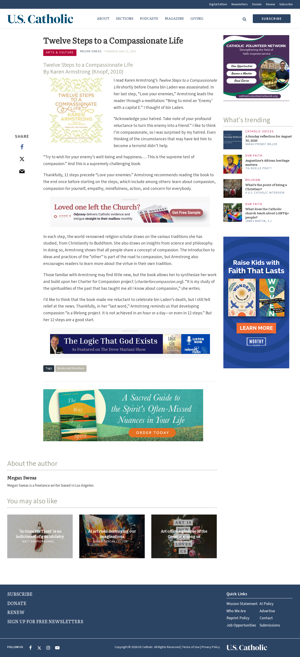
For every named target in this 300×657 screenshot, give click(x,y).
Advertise (267, 611)
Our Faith (253, 156)
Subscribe (286, 4)
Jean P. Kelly (182, 542)
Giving (196, 18)
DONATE (16, 603)
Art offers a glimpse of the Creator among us (184, 533)
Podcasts (149, 18)
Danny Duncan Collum (110, 542)
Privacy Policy (211, 647)
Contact (266, 618)
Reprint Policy (237, 618)
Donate (257, 4)
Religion (252, 180)
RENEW (16, 612)
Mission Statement (242, 604)
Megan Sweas (91, 51)
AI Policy (266, 604)
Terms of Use (191, 647)
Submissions (270, 625)
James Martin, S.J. (259, 221)
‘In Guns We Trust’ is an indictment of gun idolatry (40, 533)
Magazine (174, 18)
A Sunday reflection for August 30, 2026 (268, 138)
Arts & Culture (60, 52)
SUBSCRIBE (20, 593)
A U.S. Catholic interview (264, 193)
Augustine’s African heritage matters (267, 162)
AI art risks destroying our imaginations (112, 533)
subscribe (272, 18)
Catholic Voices (259, 131)
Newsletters (239, 4)
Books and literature (71, 368)
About (103, 18)
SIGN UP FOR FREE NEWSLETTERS (45, 621)
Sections (124, 18)
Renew (270, 4)
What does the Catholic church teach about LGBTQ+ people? (267, 213)
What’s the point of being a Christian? (266, 187)
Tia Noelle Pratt (258, 168)
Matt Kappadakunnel (38, 542)
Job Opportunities (241, 625)
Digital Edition (218, 4)
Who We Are (236, 611)
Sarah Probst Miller (261, 144)
